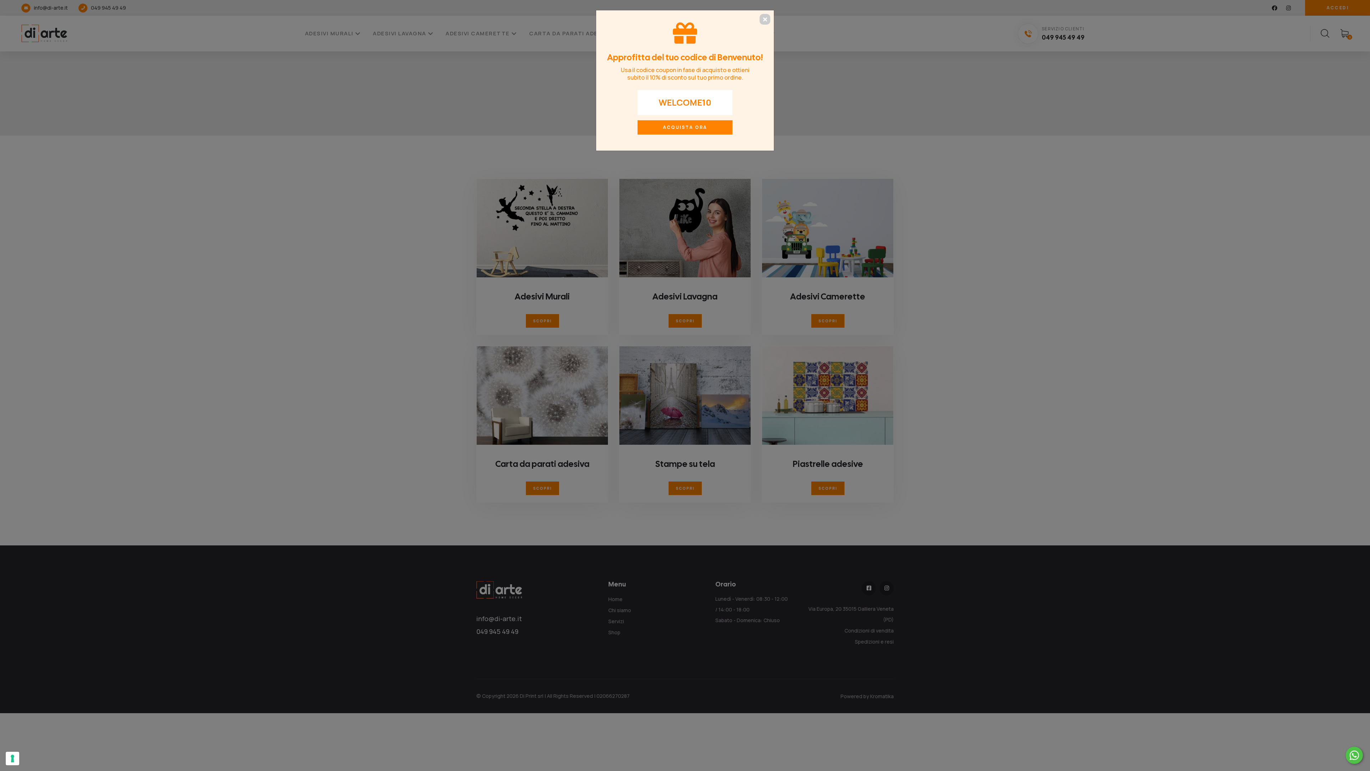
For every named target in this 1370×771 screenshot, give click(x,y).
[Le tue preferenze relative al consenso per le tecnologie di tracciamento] (12, 758)
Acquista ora (685, 127)
